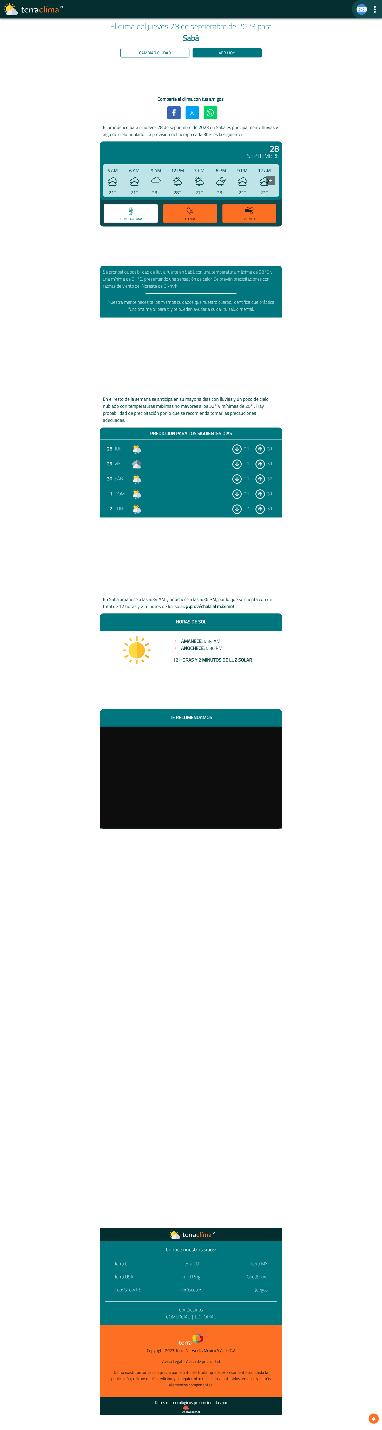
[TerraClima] (362, 9)
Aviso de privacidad (203, 1361)
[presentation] (270, 180)
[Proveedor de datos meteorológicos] (191, 1409)
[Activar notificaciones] (373, 1418)
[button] (375, 9)
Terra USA (123, 1276)
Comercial (178, 1316)
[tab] (131, 213)
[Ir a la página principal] (34, 9)
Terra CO (191, 1263)
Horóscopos (191, 1289)
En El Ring (190, 1276)
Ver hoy (227, 53)
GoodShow (257, 1276)
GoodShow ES (127, 1289)
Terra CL (122, 1263)
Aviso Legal (172, 1361)
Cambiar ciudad (155, 53)
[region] (191, 78)
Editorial (205, 1316)
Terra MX (259, 1263)
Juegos (261, 1289)
